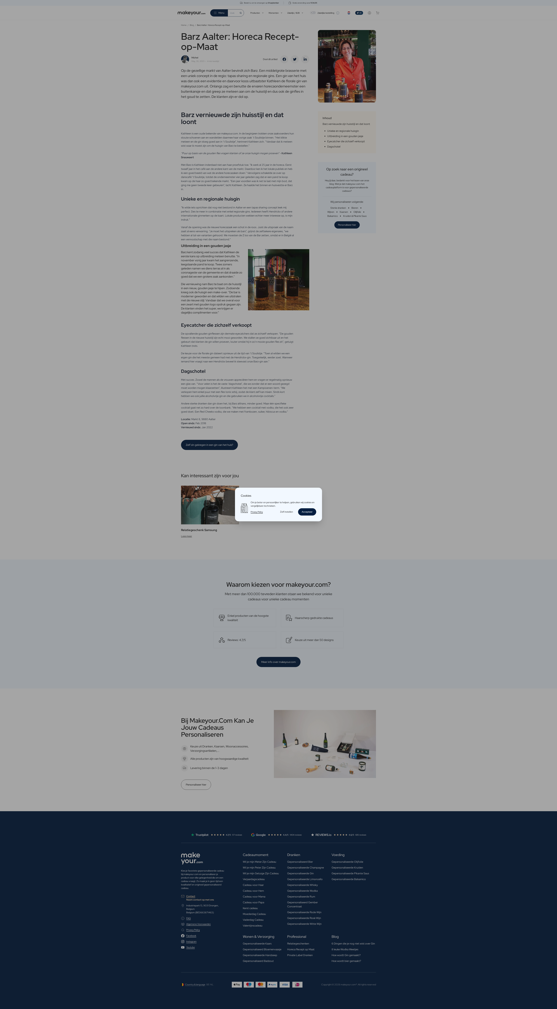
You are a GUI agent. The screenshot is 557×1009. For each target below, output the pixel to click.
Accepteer (307, 511)
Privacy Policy (257, 512)
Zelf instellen (286, 511)
